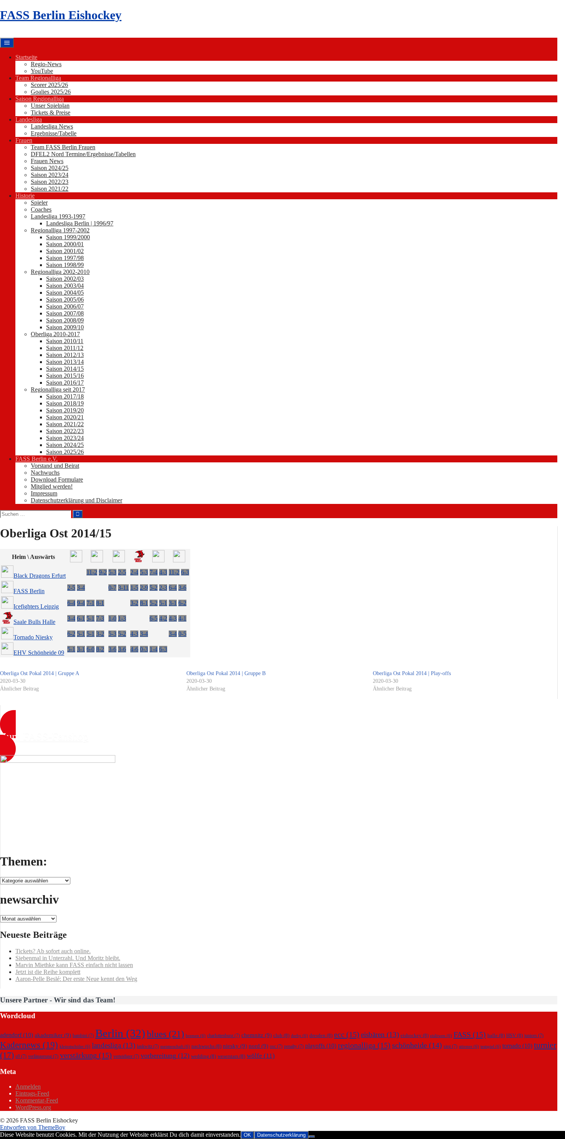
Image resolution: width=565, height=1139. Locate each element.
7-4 (154, 572)
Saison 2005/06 (65, 299)
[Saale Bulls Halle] (139, 560)
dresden (320, 1035)
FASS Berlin (29, 591)
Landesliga (28, 119)
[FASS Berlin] (97, 560)
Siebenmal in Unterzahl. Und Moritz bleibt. (67, 958)
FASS (470, 1034)
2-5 (122, 572)
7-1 (90, 603)
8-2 (100, 649)
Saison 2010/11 (64, 341)
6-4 (173, 587)
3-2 (134, 603)
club (281, 1035)
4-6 (134, 649)
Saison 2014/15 (65, 368)
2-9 (144, 587)
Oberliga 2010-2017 (55, 334)
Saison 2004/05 (65, 292)
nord (258, 1046)
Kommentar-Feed (36, 1100)
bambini (83, 1035)
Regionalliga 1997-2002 (60, 230)
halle (496, 1035)
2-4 (134, 572)
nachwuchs (206, 1046)
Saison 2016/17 (65, 382)
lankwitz (148, 1046)
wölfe (261, 1055)
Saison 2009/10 (65, 327)
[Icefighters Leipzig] (119, 560)
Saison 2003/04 (65, 285)
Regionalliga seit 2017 (58, 389)
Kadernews (29, 1045)
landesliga (113, 1045)
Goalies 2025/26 (51, 91)
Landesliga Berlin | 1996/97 (79, 223)
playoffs (320, 1045)
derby (299, 1036)
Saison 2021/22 (49, 188)
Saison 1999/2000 (68, 237)
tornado (517, 1045)
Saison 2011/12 (64, 348)
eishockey (414, 1035)
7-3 (100, 618)
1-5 (134, 587)
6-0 (90, 649)
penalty (294, 1046)
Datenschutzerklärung (281, 1135)
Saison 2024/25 (49, 168)
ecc (346, 1034)
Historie (25, 195)
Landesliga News (52, 126)
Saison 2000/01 (65, 244)
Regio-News (46, 64)
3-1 (173, 603)
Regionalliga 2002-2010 (60, 271)
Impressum (44, 493)
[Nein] (312, 1137)
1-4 (154, 649)
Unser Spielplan (50, 105)
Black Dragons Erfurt (39, 575)
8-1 (100, 603)
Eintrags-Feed (32, 1093)
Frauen (23, 140)
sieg (450, 1046)
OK (247, 1135)
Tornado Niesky (33, 637)
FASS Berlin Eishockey (60, 15)
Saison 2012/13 (65, 355)
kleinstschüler (75, 1046)
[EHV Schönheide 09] (179, 560)
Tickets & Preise (50, 112)
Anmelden (28, 1086)
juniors (533, 1035)
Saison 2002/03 (65, 278)
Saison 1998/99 (65, 265)
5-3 (112, 572)
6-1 (81, 618)
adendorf (16, 1035)
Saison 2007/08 (65, 313)
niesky (235, 1046)
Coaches (41, 209)
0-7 (112, 587)
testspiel (490, 1046)
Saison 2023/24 (49, 175)
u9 (21, 1056)
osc (276, 1046)
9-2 (103, 572)
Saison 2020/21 (65, 417)
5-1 (163, 603)
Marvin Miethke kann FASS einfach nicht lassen (74, 965)
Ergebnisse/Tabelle (53, 133)
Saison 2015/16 (65, 375)
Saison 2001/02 (65, 251)
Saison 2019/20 (65, 410)
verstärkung (86, 1055)
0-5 (182, 633)
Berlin (120, 1033)
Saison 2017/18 (65, 396)
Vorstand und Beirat (55, 465)
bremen (196, 1036)
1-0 (112, 618)
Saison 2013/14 (65, 362)
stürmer (469, 1046)
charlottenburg (223, 1035)
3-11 (123, 587)
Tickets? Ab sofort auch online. (53, 951)
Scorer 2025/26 (49, 85)
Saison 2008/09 (65, 320)
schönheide (417, 1045)
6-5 (154, 618)
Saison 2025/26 (65, 452)
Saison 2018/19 (65, 403)
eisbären (380, 1035)
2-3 (163, 587)
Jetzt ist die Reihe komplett (47, 972)
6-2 (182, 603)
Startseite (26, 57)
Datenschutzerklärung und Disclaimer (76, 500)
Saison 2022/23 (49, 181)
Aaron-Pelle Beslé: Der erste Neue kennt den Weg (76, 979)
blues (165, 1034)
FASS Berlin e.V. (36, 458)
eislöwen (441, 1036)
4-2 (163, 618)
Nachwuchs (45, 472)
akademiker (53, 1035)
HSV (514, 1035)
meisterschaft (175, 1046)
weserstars (231, 1056)
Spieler (39, 202)
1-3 (122, 618)
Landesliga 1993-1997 (58, 216)
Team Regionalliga (38, 78)
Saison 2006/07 (65, 306)
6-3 (185, 572)
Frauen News (47, 161)
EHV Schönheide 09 (38, 652)
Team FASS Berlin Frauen (63, 147)
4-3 (163, 572)
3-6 (182, 587)
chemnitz (256, 1035)
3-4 (81, 587)
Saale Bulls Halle (34, 622)
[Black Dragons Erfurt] (76, 560)
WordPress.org (33, 1107)
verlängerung (43, 1056)
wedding (203, 1056)
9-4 (81, 603)
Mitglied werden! (52, 486)
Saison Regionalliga (39, 98)
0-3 (144, 649)
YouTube (42, 71)
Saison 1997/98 (65, 258)
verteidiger (126, 1056)
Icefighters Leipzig (36, 606)
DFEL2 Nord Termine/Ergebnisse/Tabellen (83, 154)
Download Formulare (57, 479)
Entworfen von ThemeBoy (32, 1127)
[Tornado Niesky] (158, 560)
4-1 (182, 618)
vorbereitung (165, 1055)
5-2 (154, 587)
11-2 (91, 572)
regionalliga (364, 1045)
